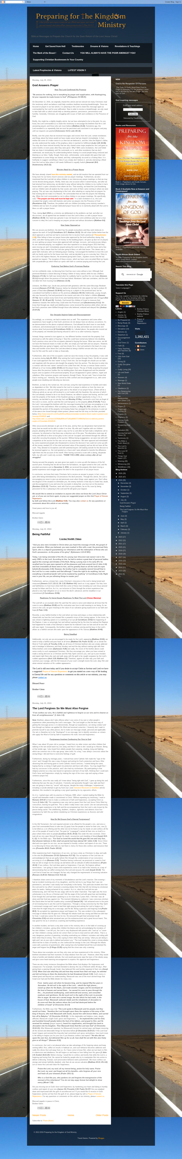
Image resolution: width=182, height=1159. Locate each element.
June (123, 516)
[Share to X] (44, 522)
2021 (120, 544)
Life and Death (123, 372)
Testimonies (78, 46)
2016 (120, 561)
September (125, 493)
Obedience (122, 388)
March (123, 526)
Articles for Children (122, 316)
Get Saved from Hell (55, 46)
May (122, 519)
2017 (120, 557)
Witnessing (122, 464)
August (124, 497)
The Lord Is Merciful (122, 447)
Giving (120, 362)
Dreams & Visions (99, 46)
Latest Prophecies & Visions (47, 70)
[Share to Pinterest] (49, 522)
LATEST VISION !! (77, 70)
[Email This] (38, 522)
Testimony (122, 438)
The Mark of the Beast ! (44, 53)
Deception (122, 329)
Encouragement (124, 338)
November (125, 486)
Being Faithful (41, 534)
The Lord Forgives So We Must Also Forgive (60, 708)
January (124, 533)
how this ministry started (62, 174)
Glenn (142, 350)
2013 (120, 571)
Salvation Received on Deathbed (86, 788)
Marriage (121, 380)
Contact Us (68, 53)
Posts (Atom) (48, 1121)
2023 (120, 537)
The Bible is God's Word (122, 442)
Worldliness (122, 467)
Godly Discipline (124, 364)
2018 (120, 554)
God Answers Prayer (45, 85)
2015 (120, 564)
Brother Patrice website (143, 315)
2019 (120, 551)
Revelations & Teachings (127, 46)
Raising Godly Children (123, 421)
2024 (120, 480)
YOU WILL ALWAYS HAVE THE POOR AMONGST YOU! (108, 53)
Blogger (101, 1138)
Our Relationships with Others (123, 398)
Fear (119, 354)
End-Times (122, 343)
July (122, 500)
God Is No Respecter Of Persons (131, 83)
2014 (120, 567)
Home (36, 46)
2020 (120, 547)
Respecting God (124, 425)
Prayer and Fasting (122, 410)
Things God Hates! (122, 457)
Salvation (121, 430)
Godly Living (122, 370)
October (124, 490)
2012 (120, 574)
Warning (121, 461)
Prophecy (121, 417)
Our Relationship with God (124, 392)
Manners (121, 377)
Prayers (121, 414)
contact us (42, 677)
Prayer (120, 406)
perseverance (123, 403)
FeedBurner (138, 118)
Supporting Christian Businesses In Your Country (58, 60)
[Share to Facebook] (46, 522)
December (125, 483)
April (123, 523)
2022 (120, 540)
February (124, 529)
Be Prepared (122, 320)
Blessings (121, 326)
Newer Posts (39, 1115)
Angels (120, 312)
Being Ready (123, 323)
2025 (120, 477)
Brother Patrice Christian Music (143, 310)
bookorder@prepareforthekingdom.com (130, 261)
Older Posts (102, 1115)
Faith (120, 346)
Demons (121, 332)
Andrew (142, 346)
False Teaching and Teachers (124, 350)
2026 (120, 473)
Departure (121, 335)
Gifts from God (123, 356)
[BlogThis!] (41, 522)
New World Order (124, 383)
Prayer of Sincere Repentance (55, 671)
